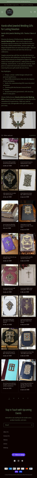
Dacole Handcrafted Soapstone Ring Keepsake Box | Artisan (27, 162)
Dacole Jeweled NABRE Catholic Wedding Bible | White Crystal (26, 289)
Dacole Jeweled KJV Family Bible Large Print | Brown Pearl (27, 257)
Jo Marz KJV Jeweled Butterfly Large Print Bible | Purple (9, 257)
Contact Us (6, 436)
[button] (2, 12)
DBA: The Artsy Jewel (27, 474)
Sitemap (5, 448)
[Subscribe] (31, 425)
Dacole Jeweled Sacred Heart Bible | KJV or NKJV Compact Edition (27, 352)
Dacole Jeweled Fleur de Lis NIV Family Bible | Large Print (9, 289)
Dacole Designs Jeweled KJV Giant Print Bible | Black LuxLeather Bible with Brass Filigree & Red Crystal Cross (27, 385)
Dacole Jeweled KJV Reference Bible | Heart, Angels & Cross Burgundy (26, 321)
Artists (5, 444)
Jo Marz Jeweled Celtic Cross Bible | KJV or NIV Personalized (9, 194)
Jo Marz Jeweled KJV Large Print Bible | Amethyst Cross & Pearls (9, 352)
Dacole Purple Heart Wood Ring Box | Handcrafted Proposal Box (9, 225)
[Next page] (28, 398)
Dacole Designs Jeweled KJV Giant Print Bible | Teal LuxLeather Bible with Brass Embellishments (9, 385)
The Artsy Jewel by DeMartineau (15, 474)
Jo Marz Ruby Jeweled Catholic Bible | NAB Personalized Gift (26, 194)
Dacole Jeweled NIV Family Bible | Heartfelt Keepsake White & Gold (9, 162)
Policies (5, 440)
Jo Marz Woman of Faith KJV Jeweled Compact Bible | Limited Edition (27, 226)
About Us (6, 432)
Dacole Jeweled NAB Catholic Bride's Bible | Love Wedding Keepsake (8, 321)
